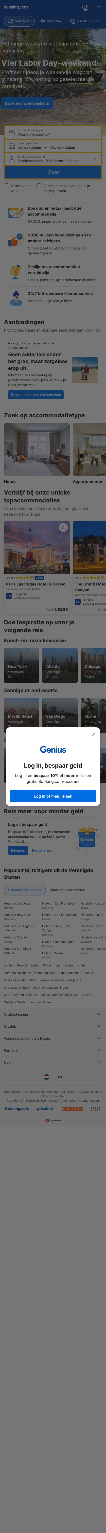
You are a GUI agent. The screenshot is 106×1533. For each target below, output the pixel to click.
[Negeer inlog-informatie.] (93, 734)
